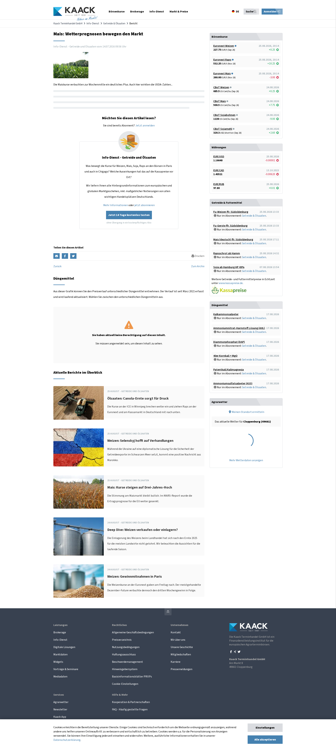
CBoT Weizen (221, 87)
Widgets (58, 662)
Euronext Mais (222, 73)
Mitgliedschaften (181, 654)
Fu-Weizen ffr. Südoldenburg (230, 212)
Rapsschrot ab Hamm (226, 253)
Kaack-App (59, 717)
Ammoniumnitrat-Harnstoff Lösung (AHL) (239, 328)
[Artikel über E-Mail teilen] (56, 256)
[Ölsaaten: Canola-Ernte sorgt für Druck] (78, 403)
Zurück (57, 266)
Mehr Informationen (115, 205)
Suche (249, 11)
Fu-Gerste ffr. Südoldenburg (230, 226)
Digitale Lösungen (64, 647)
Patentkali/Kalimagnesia (228, 370)
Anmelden (270, 11)
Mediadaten (60, 676)
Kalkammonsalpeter (226, 314)
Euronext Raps (222, 60)
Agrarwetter (60, 702)
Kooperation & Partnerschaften (131, 702)
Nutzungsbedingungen (125, 647)
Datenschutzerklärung (66, 740)
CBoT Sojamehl (222, 129)
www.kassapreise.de (231, 283)
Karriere (175, 662)
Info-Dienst (92, 23)
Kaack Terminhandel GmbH (67, 23)
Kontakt (176, 632)
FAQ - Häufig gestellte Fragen (130, 709)
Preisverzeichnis (122, 640)
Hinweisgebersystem (124, 669)
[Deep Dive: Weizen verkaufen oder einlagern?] (78, 536)
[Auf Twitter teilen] (73, 256)
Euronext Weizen (223, 46)
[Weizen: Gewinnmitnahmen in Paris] (78, 581)
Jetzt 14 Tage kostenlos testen (129, 215)
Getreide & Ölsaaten (114, 23)
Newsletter (60, 709)
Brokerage (59, 632)
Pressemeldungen (181, 669)
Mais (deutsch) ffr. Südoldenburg (233, 239)
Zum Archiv (197, 266)
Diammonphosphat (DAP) (229, 342)
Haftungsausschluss (124, 654)
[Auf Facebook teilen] (65, 256)
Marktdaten (60, 654)
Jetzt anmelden (145, 125)
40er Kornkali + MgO (225, 356)
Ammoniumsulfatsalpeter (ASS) (232, 383)
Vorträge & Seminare (65, 669)
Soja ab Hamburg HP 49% (228, 267)
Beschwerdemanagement (127, 662)
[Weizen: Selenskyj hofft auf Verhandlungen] (78, 447)
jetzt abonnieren (144, 205)
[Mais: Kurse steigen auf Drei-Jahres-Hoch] (78, 492)
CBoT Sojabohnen (224, 115)
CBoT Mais (219, 101)
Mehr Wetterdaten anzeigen (246, 460)
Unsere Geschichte (182, 647)
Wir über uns (178, 640)
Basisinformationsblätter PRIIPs (132, 676)
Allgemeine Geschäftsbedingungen (133, 632)
